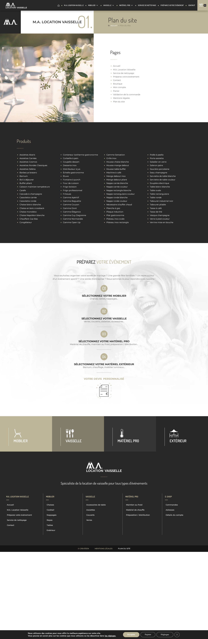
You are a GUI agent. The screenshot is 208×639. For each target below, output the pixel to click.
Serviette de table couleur (162, 179)
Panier (116, 91)
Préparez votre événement (126, 76)
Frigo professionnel (72, 190)
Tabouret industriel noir (161, 201)
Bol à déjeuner (27, 179)
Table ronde (155, 197)
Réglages (165, 634)
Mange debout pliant (116, 179)
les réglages (110, 636)
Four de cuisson (71, 183)
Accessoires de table (96, 505)
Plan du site (119, 101)
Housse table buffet (116, 169)
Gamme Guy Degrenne (74, 215)
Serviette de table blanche (163, 176)
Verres (89, 520)
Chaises (50, 505)
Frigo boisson (70, 186)
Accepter (131, 634)
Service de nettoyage (123, 73)
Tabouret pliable (158, 204)
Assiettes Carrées (28, 158)
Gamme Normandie (73, 219)
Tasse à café (156, 208)
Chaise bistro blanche (30, 204)
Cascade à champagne (31, 194)
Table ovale (155, 190)
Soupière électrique (159, 183)
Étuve (66, 176)
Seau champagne (158, 172)
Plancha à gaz (113, 208)
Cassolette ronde (28, 201)
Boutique (117, 83)
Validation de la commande (126, 94)
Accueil (114, 25)
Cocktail (50, 510)
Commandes (172, 505)
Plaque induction (114, 212)
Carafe (23, 190)
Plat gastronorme (115, 215)
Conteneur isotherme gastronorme (80, 154)
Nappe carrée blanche (117, 183)
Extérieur (51, 530)
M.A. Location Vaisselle (124, 69)
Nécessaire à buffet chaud (119, 204)
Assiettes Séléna (28, 169)
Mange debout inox (116, 176)
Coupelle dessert (71, 162)
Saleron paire (156, 165)
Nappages (51, 515)
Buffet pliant (26, 183)
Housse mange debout (117, 165)
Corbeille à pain (70, 158)
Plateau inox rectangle (117, 222)
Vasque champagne (159, 215)
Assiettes (90, 510)
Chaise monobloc (28, 212)
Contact (117, 80)
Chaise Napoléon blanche (32, 215)
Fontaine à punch (71, 179)
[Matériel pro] (130, 434)
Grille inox (111, 158)
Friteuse (67, 194)
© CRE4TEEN (83, 548)
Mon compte (119, 87)
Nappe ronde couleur (116, 201)
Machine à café (113, 172)
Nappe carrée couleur (117, 186)
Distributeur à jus (71, 169)
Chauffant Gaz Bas (29, 219)
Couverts (90, 515)
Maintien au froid (134, 505)
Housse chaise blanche (117, 162)
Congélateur (26, 222)
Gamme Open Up (71, 222)
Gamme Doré (70, 208)
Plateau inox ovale (115, 219)
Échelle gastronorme (73, 172)
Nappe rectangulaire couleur (120, 194)
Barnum (24, 176)
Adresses (170, 510)
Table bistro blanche (160, 186)
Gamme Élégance (72, 212)
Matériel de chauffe (135, 510)
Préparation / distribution (138, 515)
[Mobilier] (26, 434)
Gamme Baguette (72, 201)
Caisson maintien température (35, 186)
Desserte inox (69, 165)
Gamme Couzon (71, 204)
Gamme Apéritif (71, 197)
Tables (50, 525)
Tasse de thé (156, 212)
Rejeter (148, 634)
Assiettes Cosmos (28, 162)
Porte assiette (157, 158)
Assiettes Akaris (27, 154)
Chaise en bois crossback (32, 208)
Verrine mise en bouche (161, 222)
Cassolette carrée (28, 197)
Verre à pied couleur (160, 219)
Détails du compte (174, 515)
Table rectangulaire (159, 194)
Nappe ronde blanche (116, 197)
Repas (49, 520)
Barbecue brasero (28, 172)
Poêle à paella (156, 154)
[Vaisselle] (78, 434)
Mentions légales (121, 98)
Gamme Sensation (115, 154)
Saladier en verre (158, 162)
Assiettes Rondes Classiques (33, 165)
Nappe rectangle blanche (118, 190)
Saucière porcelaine (159, 169)
